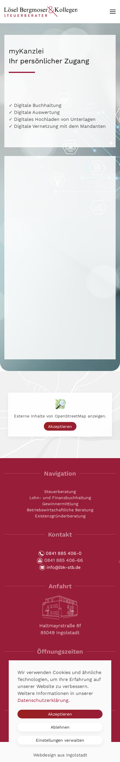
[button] (113, 11)
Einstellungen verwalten (60, 740)
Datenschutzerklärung (42, 700)
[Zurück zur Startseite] (40, 11)
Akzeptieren (60, 426)
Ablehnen (60, 727)
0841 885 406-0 (64, 553)
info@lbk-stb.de (64, 567)
